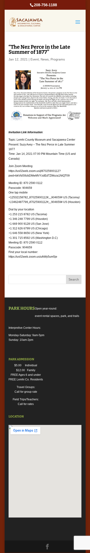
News (45, 59)
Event (34, 59)
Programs (58, 59)
